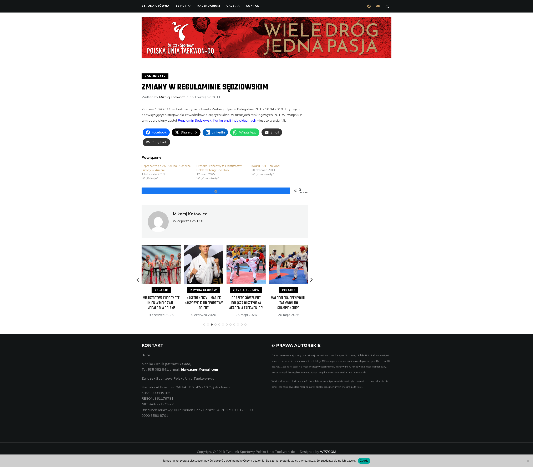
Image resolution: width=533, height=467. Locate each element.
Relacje (161, 290)
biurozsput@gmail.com (199, 369)
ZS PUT (181, 5)
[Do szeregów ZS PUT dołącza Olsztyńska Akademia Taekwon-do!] (246, 247)
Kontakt (253, 5)
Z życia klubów (203, 290)
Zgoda (364, 460)
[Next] (311, 280)
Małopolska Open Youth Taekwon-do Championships (288, 303)
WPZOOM (328, 451)
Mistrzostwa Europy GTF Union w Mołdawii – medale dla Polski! (161, 303)
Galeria (233, 5)
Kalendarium (208, 5)
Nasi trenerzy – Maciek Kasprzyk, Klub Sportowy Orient (204, 303)
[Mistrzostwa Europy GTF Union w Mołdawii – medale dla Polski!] (161, 247)
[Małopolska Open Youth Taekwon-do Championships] (288, 247)
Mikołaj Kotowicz (172, 97)
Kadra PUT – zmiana (266, 166)
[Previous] (138, 280)
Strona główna (155, 5)
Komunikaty (155, 76)
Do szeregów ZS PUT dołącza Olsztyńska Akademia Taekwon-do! (246, 303)
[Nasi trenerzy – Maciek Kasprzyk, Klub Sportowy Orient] (203, 247)
